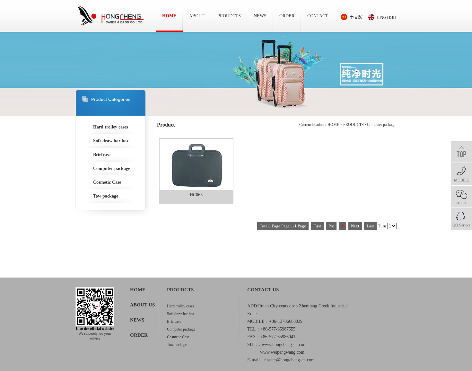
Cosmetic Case (107, 182)
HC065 (196, 194)
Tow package (105, 196)
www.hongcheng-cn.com (284, 344)
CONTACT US (263, 289)
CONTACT (317, 15)
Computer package (111, 168)
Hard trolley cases (110, 127)
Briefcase (101, 154)
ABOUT (197, 15)
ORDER (286, 15)
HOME (169, 15)
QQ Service (461, 225)
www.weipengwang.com (282, 352)
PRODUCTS (353, 124)
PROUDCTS (229, 15)
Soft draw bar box (111, 140)
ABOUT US (142, 304)
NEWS (260, 15)
